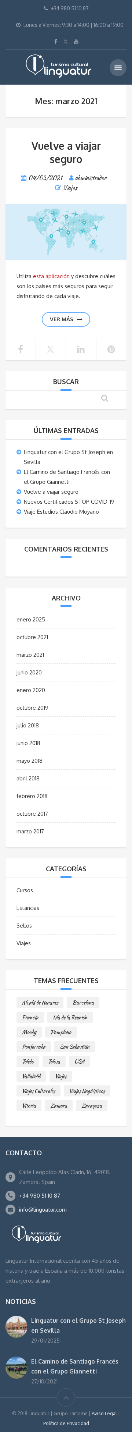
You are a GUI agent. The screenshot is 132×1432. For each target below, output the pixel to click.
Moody (29, 1032)
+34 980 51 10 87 (39, 1195)
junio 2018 (28, 743)
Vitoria (29, 1105)
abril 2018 (28, 778)
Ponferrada (33, 1046)
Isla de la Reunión (70, 1017)
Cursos (24, 890)
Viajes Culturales (38, 1091)
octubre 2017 (32, 813)
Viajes (70, 188)
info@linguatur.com (43, 1209)
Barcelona (83, 1002)
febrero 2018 (32, 796)
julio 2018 (27, 725)
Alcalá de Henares (40, 1002)
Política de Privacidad (66, 1423)
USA (79, 1061)
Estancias (27, 907)
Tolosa (54, 1061)
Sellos (24, 925)
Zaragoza (91, 1105)
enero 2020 (30, 690)
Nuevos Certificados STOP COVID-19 (69, 501)
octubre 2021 (32, 637)
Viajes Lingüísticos (87, 1091)
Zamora (58, 1105)
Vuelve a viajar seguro (66, 152)
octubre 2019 (32, 707)
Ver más (61, 319)
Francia (30, 1017)
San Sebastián (74, 1046)
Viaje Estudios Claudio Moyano (61, 511)
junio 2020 (29, 672)
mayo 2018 (29, 760)
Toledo (28, 1061)
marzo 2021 (30, 654)
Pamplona (61, 1032)
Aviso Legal (104, 1413)
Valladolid (31, 1076)
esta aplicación (51, 276)
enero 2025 (30, 619)
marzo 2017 (30, 831)
